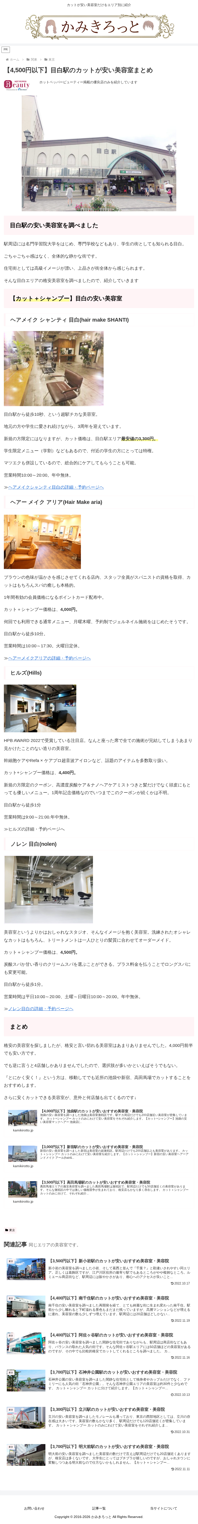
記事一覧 (99, 1508)
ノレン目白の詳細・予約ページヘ (40, 1008)
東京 (12, 1230)
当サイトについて (163, 1508)
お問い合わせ (34, 1508)
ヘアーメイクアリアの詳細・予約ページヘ (49, 658)
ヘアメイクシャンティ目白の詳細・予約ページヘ (56, 487)
